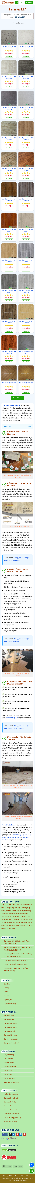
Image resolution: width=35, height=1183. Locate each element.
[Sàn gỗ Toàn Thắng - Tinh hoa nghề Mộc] (7, 2)
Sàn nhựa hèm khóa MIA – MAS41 (9, 138)
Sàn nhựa (16, 15)
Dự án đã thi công (10, 1004)
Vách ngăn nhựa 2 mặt (11, 1082)
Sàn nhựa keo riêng (10, 1027)
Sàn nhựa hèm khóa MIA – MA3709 (9, 230)
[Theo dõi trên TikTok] (10, 1134)
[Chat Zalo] (31, 1164)
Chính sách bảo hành (11, 1106)
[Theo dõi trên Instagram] (6, 1134)
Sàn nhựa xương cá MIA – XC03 (26, 383)
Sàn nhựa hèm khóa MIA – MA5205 (9, 322)
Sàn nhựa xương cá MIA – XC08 (9, 383)
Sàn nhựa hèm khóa (10, 1035)
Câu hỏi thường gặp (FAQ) (12, 1118)
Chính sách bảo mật (10, 1110)
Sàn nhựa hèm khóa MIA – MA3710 (26, 200)
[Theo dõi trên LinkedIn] (20, 1134)
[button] (17, 23)
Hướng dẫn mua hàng (11, 1094)
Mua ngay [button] (9, 56)
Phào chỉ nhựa (8, 1059)
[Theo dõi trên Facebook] (3, 1134)
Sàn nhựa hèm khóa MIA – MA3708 (9, 200)
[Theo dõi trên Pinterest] (17, 1134)
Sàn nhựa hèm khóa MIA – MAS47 (26, 47)
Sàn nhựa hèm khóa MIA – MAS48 (9, 47)
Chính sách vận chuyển (11, 1114)
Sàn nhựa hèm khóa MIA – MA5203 (26, 322)
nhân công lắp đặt (12, 718)
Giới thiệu (7, 984)
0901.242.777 (14, 960)
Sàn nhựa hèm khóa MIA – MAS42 (9, 108)
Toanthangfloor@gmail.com (17, 964)
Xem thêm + (17, 398)
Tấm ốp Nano (8, 1070)
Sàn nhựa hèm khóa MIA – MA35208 (9, 169)
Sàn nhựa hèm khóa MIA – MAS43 (26, 108)
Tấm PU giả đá (9, 1063)
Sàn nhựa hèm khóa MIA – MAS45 (26, 77)
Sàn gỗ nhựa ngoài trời (11, 1043)
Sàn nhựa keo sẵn (10, 1031)
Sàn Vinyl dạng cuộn (11, 1039)
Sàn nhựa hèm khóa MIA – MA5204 (9, 352)
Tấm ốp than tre (9, 1074)
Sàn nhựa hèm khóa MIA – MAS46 (9, 77)
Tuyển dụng (8, 1000)
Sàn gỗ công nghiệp (10, 1023)
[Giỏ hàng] (21, 2)
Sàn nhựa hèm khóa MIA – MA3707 (26, 230)
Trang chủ (7, 15)
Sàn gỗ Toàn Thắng (8, 825)
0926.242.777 (24, 960)
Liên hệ (6, 988)
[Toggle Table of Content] (28, 426)
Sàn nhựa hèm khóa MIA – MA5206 (26, 291)
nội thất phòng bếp (18, 835)
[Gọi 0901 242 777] (32, 1171)
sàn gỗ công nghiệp (13, 837)
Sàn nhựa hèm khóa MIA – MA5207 (26, 169)
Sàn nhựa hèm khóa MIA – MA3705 (9, 261)
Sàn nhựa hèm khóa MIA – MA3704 (26, 261)
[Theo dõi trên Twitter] (13, 1134)
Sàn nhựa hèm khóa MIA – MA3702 (9, 291)
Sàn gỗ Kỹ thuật (9, 1019)
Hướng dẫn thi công (10, 1122)
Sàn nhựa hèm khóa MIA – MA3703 (26, 138)
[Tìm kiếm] (16, 2)
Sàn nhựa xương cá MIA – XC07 (26, 352)
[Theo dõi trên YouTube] (24, 1134)
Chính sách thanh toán (11, 1098)
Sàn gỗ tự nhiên (9, 1015)
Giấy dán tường (9, 1055)
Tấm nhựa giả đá (9, 1078)
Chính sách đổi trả (10, 1102)
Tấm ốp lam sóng (10, 1067)
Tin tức (6, 992)
